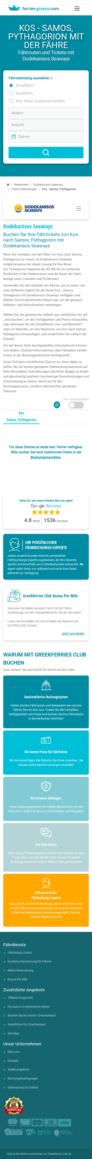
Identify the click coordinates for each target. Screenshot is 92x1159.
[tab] (21, 416)
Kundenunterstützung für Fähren (30, 961)
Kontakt (13, 1061)
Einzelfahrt (25, 85)
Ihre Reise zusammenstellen (40, 100)
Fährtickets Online (20, 953)
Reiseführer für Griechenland (27, 1024)
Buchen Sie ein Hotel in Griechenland (32, 1015)
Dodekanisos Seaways (48, 185)
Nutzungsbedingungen (23, 1078)
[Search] (46, 152)
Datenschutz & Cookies (23, 1087)
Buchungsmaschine (46, 457)
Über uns (13, 1052)
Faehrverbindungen (24, 189)
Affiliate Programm (20, 998)
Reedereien (21, 185)
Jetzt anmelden (73, 634)
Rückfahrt (24, 93)
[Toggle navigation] (77, 8)
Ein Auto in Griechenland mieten (29, 1007)
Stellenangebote (18, 1069)
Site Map (13, 1033)
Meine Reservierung (21, 970)
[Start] (8, 185)
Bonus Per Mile (17, 979)
